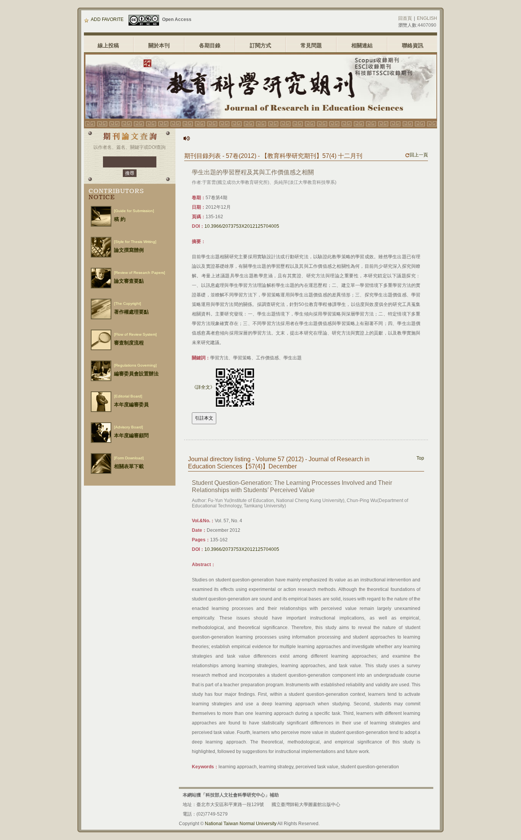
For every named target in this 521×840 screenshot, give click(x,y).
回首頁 (405, 18)
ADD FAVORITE (107, 19)
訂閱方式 (260, 45)
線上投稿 (108, 45)
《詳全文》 (203, 387)
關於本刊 (159, 45)
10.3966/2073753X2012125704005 (241, 226)
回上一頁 (419, 155)
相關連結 (362, 45)
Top (420, 458)
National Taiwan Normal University (241, 823)
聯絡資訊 (412, 45)
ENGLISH (427, 18)
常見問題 (311, 45)
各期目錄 (209, 45)
